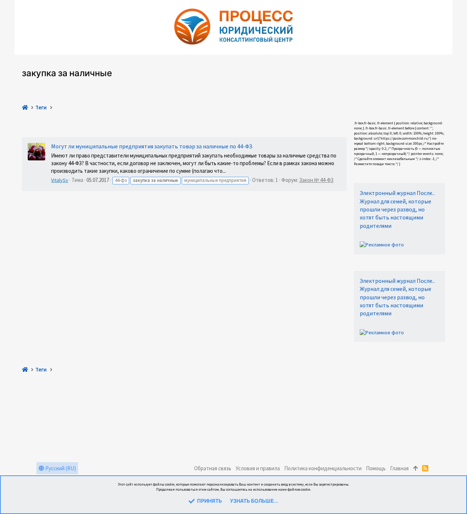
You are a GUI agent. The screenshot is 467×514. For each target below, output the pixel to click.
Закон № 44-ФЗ (316, 179)
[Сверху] (415, 468)
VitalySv (59, 180)
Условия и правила (258, 468)
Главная (399, 468)
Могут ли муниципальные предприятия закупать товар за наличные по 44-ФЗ (151, 146)
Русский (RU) (60, 468)
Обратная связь (212, 468)
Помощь (376, 468)
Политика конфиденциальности (323, 468)
